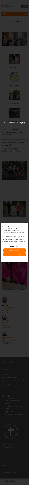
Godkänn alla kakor (15, 250)
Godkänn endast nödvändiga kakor (14, 254)
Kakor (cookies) (22, 258)
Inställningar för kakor (14, 246)
